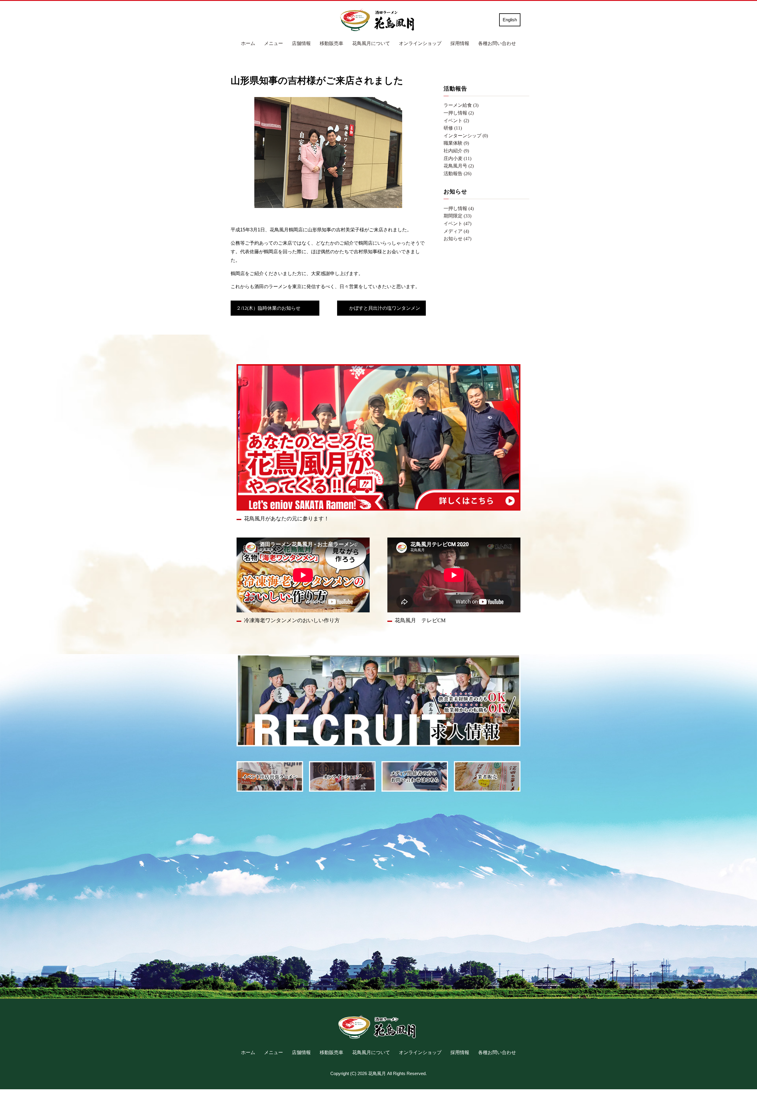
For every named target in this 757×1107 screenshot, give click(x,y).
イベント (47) (457, 223)
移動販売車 (331, 43)
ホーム (248, 43)
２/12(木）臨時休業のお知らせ (268, 308)
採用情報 (459, 43)
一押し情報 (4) (459, 208)
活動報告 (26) (457, 173)
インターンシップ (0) (466, 135)
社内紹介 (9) (456, 150)
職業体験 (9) (456, 143)
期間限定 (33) (457, 215)
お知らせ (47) (457, 238)
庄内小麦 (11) (457, 158)
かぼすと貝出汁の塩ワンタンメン (384, 308)
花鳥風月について (371, 43)
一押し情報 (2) (459, 112)
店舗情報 (301, 43)
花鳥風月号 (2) (459, 165)
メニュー (273, 43)
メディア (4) (456, 231)
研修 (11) (453, 127)
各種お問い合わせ (497, 43)
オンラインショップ (420, 43)
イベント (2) (456, 120)
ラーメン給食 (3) (461, 105)
